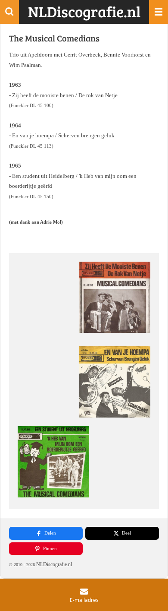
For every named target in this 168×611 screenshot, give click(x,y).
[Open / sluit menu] (158, 12)
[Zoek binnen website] (9, 12)
